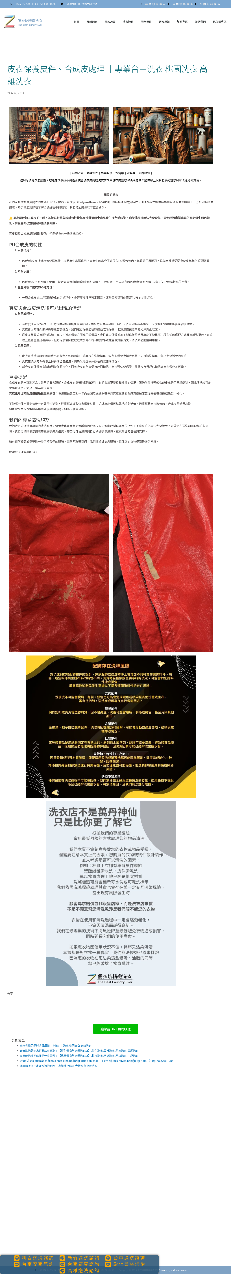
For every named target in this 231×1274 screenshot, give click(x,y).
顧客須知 (164, 21)
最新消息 (92, 21)
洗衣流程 (128, 21)
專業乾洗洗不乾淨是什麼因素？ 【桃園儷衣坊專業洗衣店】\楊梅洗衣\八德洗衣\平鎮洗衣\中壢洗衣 (79, 1055)
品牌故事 (110, 21)
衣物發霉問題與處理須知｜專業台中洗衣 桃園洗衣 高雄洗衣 (55, 1045)
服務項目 (146, 21)
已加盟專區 (219, 21)
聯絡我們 (200, 21)
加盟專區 (182, 21)
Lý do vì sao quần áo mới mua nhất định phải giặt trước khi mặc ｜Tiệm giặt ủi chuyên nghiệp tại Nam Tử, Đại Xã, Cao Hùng (96, 1060)
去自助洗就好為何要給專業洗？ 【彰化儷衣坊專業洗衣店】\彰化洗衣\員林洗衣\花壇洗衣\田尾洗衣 (79, 1050)
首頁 (76, 21)
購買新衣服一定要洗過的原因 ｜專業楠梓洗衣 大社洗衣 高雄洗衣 (58, 1066)
